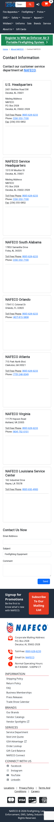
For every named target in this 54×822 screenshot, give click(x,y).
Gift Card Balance (15, 750)
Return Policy (13, 683)
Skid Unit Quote (15, 736)
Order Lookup (14, 746)
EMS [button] (5, 17)
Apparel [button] (38, 17)
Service (47, 23)
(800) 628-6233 (30, 115)
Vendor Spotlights (16, 721)
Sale (29, 23)
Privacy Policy (26, 787)
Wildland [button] (7, 23)
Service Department (17, 732)
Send (45, 581)
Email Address (10, 536)
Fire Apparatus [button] (10, 12)
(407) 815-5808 (21, 317)
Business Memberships (19, 692)
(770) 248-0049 (21, 374)
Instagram (16, 770)
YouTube (15, 775)
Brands (37, 23)
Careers (35, 791)
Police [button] (40, 12)
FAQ (8, 688)
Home (5, 49)
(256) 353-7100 (21, 118)
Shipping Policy (14, 678)
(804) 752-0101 (21, 431)
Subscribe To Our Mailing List (39, 603)
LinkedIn (15, 779)
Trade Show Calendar (18, 701)
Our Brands (12, 712)
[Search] (30, 4)
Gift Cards (21, 29)
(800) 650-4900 (30, 489)
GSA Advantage (14, 741)
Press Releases (14, 697)
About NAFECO (17, 49)
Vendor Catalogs (15, 717)
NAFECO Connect (15, 755)
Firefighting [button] (27, 12)
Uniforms (20, 23)
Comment (8, 561)
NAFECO (30, 70)
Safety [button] (15, 17)
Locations (9, 787)
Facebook (16, 765)
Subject (6, 548)
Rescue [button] (26, 17)
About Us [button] (7, 29)
